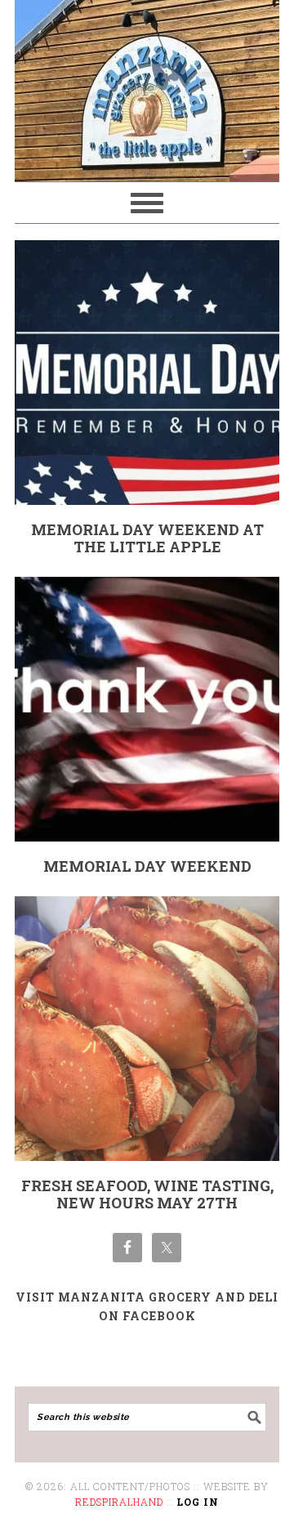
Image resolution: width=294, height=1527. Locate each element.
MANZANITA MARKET (147, 83)
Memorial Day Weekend (147, 866)
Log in (197, 1501)
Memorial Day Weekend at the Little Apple (147, 538)
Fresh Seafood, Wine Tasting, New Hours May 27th (147, 1194)
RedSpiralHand (119, 1501)
